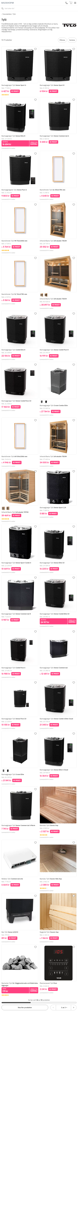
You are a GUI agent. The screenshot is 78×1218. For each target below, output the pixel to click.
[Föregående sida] (53, 1007)
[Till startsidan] (8, 3)
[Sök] (2, 8)
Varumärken (7, 14)
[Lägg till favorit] (35, 49)
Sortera (72, 40)
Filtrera (62, 40)
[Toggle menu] (75, 3)
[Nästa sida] (73, 1007)
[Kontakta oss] (66, 3)
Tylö (14, 14)
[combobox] (63, 1007)
